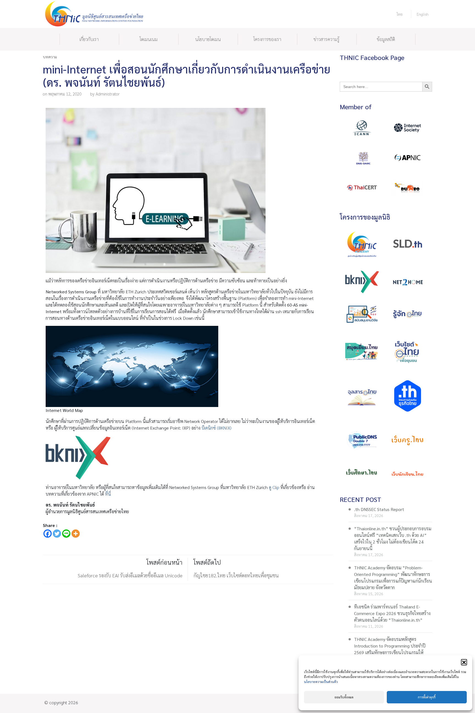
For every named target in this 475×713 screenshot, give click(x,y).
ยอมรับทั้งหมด (344, 697)
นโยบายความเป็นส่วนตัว (321, 681)
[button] (464, 662)
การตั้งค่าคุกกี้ (427, 697)
